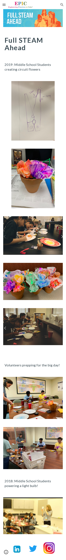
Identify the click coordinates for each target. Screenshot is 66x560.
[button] (4, 4)
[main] (33, 44)
